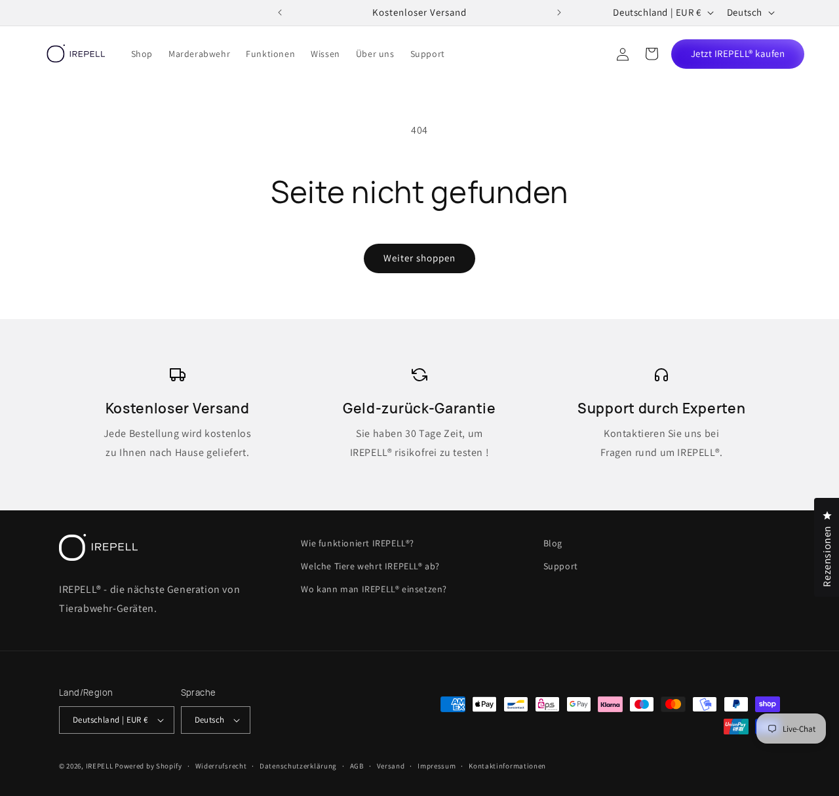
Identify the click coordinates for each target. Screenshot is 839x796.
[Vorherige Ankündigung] (279, 12)
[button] (651, 53)
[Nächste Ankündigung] (559, 12)
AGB (357, 765)
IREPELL (99, 765)
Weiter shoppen (419, 258)
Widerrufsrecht (221, 765)
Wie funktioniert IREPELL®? (357, 543)
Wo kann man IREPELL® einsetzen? (374, 589)
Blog (552, 543)
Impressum (437, 765)
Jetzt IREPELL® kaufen (738, 53)
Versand (391, 765)
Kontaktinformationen (507, 765)
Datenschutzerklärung (298, 765)
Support (560, 566)
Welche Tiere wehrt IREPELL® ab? (370, 566)
